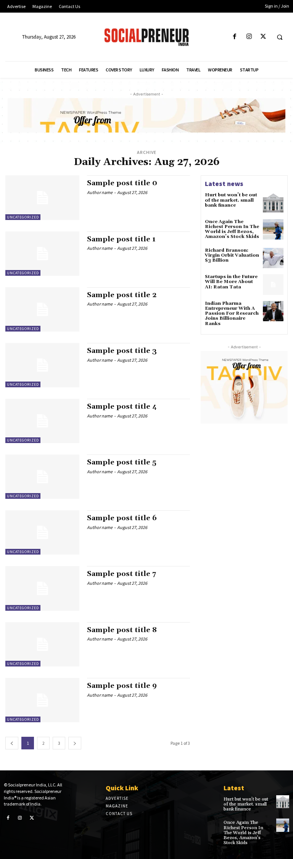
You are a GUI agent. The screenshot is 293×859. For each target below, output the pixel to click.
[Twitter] (263, 37)
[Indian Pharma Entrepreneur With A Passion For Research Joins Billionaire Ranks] (273, 311)
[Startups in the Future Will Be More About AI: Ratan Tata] (273, 284)
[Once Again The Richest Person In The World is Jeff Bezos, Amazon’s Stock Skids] (273, 229)
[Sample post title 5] (42, 477)
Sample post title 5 (121, 462)
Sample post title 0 (122, 183)
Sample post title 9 (122, 685)
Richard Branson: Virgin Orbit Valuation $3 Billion (232, 255)
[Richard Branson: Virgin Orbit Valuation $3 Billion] (273, 258)
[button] (279, 37)
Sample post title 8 (122, 630)
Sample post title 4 (122, 406)
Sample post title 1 (121, 239)
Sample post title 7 (121, 573)
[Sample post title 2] (42, 309)
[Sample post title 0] (42, 197)
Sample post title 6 (122, 518)
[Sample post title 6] (42, 532)
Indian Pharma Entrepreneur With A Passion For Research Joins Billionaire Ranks (232, 314)
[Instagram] (249, 37)
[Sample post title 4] (42, 421)
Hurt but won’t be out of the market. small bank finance (231, 200)
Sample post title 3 (122, 350)
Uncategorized (23, 217)
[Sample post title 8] (42, 644)
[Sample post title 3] (42, 365)
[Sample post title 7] (42, 588)
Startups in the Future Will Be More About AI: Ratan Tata (231, 282)
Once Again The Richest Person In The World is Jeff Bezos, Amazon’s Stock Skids (232, 229)
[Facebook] (235, 37)
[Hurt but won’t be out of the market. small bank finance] (273, 203)
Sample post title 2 (121, 295)
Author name (100, 192)
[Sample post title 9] (42, 700)
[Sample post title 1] (42, 253)
